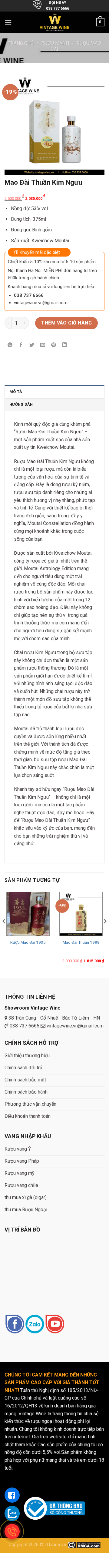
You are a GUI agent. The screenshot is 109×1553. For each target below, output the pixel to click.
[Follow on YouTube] (54, 1324)
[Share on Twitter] (32, 345)
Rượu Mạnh (55, 43)
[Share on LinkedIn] (65, 345)
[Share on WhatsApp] (10, 345)
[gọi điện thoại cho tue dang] (12, 1531)
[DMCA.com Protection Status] (84, 1544)
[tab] (54, 391)
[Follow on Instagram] (34, 1324)
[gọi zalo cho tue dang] (12, 1513)
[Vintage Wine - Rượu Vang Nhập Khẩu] (55, 22)
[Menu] (8, 22)
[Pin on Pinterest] (54, 345)
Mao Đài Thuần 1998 (81, 942)
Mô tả (15, 391)
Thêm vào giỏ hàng (66, 323)
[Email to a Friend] (43, 345)
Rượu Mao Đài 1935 (28, 942)
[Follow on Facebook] (14, 1324)
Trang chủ (21, 43)
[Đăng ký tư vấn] (12, 1495)
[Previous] (4, 933)
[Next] (105, 933)
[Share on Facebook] (21, 345)
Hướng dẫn (21, 404)
